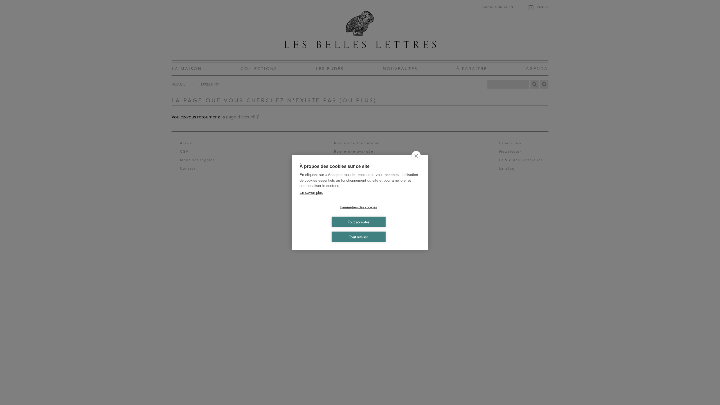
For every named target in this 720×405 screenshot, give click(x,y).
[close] (416, 156)
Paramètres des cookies (358, 207)
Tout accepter (359, 222)
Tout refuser (358, 237)
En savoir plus (311, 192)
